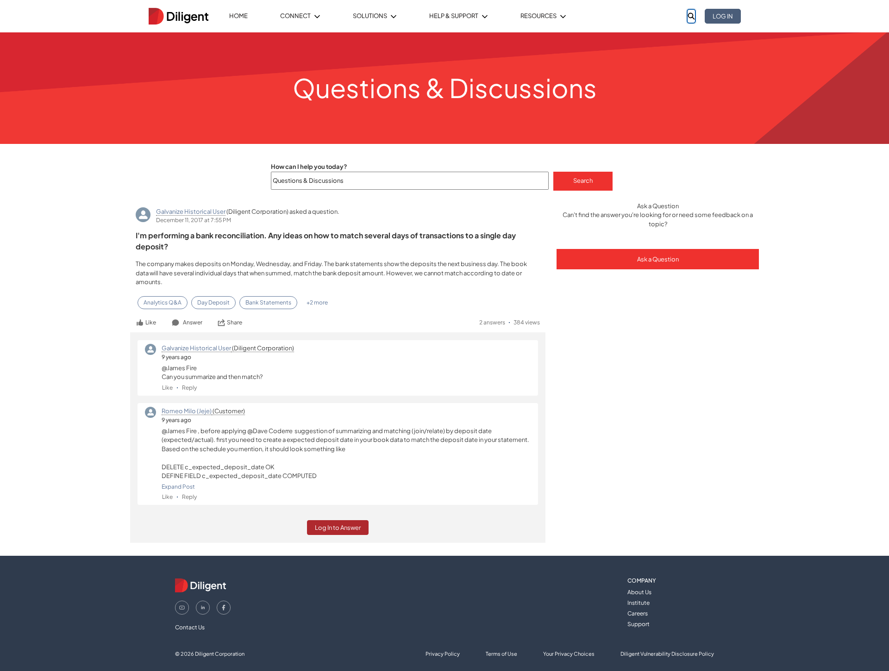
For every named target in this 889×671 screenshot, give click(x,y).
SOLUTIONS (370, 15)
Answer (192, 322)
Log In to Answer (338, 527)
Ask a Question (658, 259)
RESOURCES (538, 15)
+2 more (317, 302)
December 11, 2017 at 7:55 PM (193, 220)
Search (583, 180)
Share (234, 322)
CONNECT (295, 15)
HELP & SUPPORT (453, 15)
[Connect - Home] (178, 16)
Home (238, 15)
